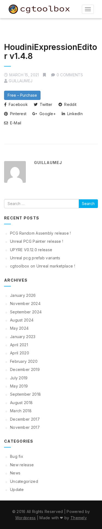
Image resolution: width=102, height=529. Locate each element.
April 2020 (19, 353)
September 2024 (26, 312)
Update (17, 489)
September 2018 (25, 394)
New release (22, 464)
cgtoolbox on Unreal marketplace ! (42, 266)
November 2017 (25, 427)
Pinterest (17, 113)
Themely (78, 517)
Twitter (45, 104)
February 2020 (24, 361)
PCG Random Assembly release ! (40, 233)
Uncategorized (24, 481)
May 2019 (19, 386)
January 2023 (23, 336)
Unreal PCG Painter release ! (36, 241)
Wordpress (25, 517)
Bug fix (16, 456)
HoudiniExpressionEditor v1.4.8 (50, 51)
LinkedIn (74, 113)
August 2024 (21, 320)
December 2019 (25, 369)
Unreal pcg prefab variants (35, 258)
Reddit (69, 104)
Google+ (47, 113)
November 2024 (25, 303)
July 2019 (19, 378)
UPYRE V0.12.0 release (31, 249)
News (15, 473)
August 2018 (21, 402)
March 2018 (21, 410)
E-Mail (15, 123)
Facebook (17, 104)
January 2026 (23, 295)
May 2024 (19, 328)
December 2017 (25, 419)
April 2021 (19, 344)
